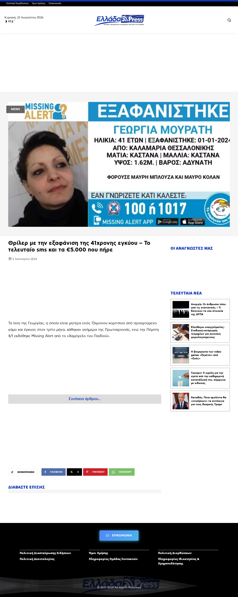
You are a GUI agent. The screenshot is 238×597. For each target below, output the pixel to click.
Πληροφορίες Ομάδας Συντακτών (113, 559)
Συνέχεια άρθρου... (85, 399)
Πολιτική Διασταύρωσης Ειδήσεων (45, 553)
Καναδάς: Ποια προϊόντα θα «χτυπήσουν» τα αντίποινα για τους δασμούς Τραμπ (208, 401)
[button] (229, 19)
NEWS (15, 109)
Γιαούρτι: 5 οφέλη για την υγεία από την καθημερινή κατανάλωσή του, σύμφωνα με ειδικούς (208, 378)
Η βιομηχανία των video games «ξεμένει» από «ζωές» (206, 355)
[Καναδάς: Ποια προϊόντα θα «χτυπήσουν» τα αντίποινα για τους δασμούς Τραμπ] (181, 401)
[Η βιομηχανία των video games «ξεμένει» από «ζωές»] (181, 355)
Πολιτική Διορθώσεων (175, 553)
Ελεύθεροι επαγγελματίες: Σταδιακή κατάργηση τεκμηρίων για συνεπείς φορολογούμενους (208, 332)
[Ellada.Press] (119, 20)
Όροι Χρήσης (98, 553)
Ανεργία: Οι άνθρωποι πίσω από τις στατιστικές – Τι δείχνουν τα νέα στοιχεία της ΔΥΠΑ (208, 309)
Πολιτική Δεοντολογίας (37, 559)
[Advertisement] (119, 64)
